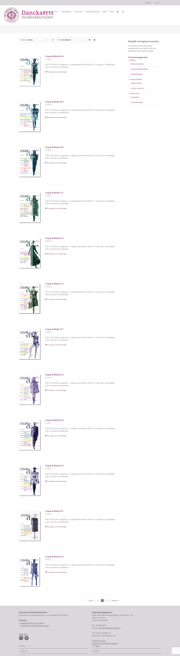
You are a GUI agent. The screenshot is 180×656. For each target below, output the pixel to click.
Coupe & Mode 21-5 (54, 283)
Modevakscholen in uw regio (32, 623)
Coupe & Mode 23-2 (54, 556)
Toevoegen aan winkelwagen (57, 72)
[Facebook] (21, 638)
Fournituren (135, 93)
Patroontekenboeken (139, 69)
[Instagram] (26, 638)
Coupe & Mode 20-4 (54, 101)
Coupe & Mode (136, 79)
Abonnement (136, 83)
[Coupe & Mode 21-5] (29, 298)
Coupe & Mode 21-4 (54, 238)
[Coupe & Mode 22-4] (29, 435)
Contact (96, 651)
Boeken (133, 60)
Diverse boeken (137, 64)
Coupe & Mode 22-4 (54, 420)
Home (22, 646)
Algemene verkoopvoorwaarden (105, 643)
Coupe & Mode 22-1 (54, 329)
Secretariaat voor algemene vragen (34, 625)
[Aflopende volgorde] (52, 39)
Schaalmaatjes (137, 102)
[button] (123, 12)
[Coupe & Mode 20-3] (29, 71)
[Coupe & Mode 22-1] (29, 344)
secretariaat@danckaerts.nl (109, 628)
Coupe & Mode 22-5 (54, 465)
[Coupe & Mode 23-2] (29, 571)
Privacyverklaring (99, 641)
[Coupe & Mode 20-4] (29, 116)
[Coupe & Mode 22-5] (29, 480)
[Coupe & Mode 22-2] (29, 389)
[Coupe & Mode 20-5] (29, 162)
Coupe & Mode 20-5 (54, 147)
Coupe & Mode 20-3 (54, 56)
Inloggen (96, 646)
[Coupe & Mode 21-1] (29, 207)
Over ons (24, 651)
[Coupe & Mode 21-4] (29, 253)
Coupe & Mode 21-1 (54, 192)
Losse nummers (137, 88)
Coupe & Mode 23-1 (54, 511)
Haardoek (135, 97)
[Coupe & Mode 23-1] (29, 526)
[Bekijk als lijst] (94, 39)
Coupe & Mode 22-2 (54, 374)
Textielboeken (137, 74)
